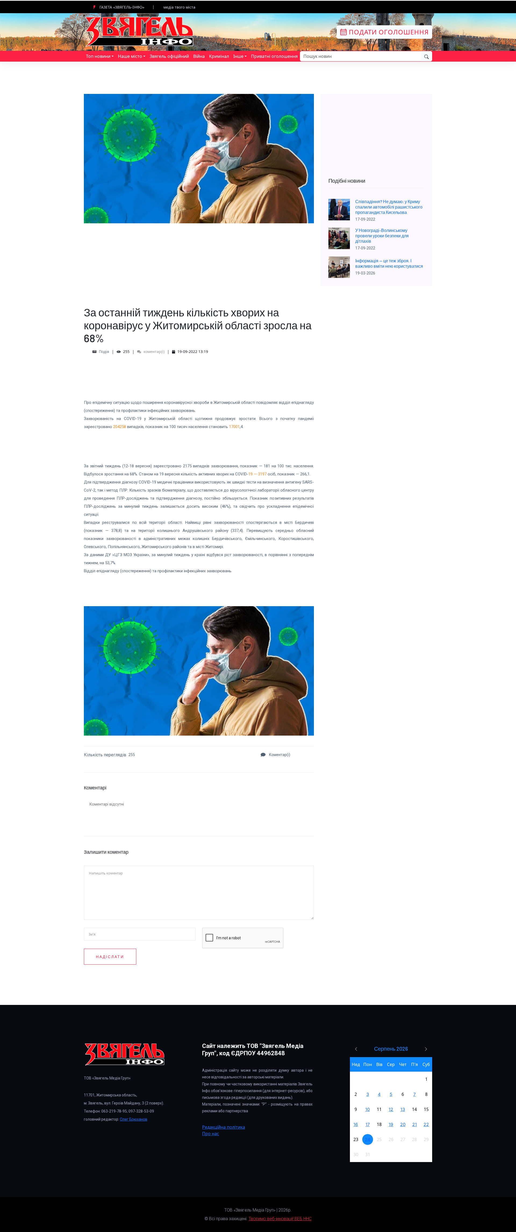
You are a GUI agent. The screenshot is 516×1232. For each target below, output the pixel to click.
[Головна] (140, 31)
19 (391, 1124)
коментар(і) (153, 351)
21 (414, 1124)
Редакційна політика (223, 1127)
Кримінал (219, 56)
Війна (199, 56)
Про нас (210, 1133)
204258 (119, 426)
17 (368, 1124)
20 (403, 1124)
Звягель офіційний (169, 56)
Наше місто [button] (130, 56)
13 (402, 1109)
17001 (234, 426)
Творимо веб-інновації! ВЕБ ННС (280, 1218)
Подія (104, 351)
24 (367, 1139)
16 (355, 1124)
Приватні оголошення (274, 56)
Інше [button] (238, 56)
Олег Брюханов (133, 1119)
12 (391, 1109)
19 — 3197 (257, 474)
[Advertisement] (199, 261)
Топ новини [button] (98, 56)
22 (426, 1124)
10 (367, 1109)
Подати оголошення (388, 31)
